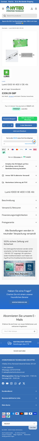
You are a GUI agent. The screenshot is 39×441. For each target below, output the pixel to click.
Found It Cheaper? (9, 119)
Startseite (4, 28)
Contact (4, 2)
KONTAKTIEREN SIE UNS (19, 302)
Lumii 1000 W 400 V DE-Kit (16, 28)
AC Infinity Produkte (20, 433)
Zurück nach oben (19, 351)
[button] (36, 9)
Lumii (3, 81)
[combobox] (19, 16)
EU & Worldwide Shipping (24, 2)
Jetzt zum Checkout (19, 131)
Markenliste (27, 434)
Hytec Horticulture (17, 430)
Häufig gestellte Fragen (8, 436)
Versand (11, 96)
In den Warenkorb (26, 125)
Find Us (11, 2)
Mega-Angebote (17, 434)
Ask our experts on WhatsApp (27, 118)
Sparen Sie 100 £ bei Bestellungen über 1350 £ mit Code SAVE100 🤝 (19, 22)
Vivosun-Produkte (7, 434)
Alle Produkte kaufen (7, 433)
